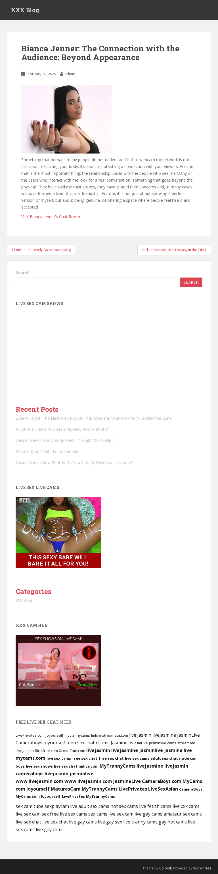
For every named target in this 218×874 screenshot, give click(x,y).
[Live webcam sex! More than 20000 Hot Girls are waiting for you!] (58, 531)
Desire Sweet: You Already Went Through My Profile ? (65, 440)
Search (23, 272)
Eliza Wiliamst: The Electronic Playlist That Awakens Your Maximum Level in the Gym (93, 418)
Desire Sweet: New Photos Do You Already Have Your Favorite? (74, 462)
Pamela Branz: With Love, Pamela (47, 451)
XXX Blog (25, 10)
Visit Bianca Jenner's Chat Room (50, 216)
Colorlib (165, 868)
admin (69, 73)
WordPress (202, 868)
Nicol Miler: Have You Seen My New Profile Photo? (62, 429)
